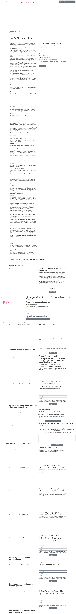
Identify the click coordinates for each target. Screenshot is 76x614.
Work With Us (27, 2)
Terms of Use (5, 304)
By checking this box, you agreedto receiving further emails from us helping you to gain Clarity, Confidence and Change (37, 316)
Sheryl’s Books (6, 303)
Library (34, 2)
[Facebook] (10, 262)
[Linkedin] (13, 262)
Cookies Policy (6, 301)
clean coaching (19, 47)
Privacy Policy (6, 302)
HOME (22, 2)
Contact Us (5, 300)
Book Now (42, 65)
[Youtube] (16, 262)
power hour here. (15, 254)
